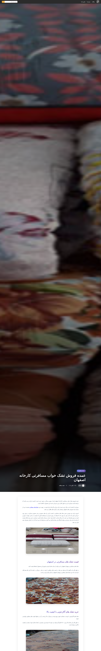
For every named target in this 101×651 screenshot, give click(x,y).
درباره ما (88, 1)
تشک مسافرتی (81, 470)
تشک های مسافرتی (33, 507)
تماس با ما (83, 1)
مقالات (93, 1)
